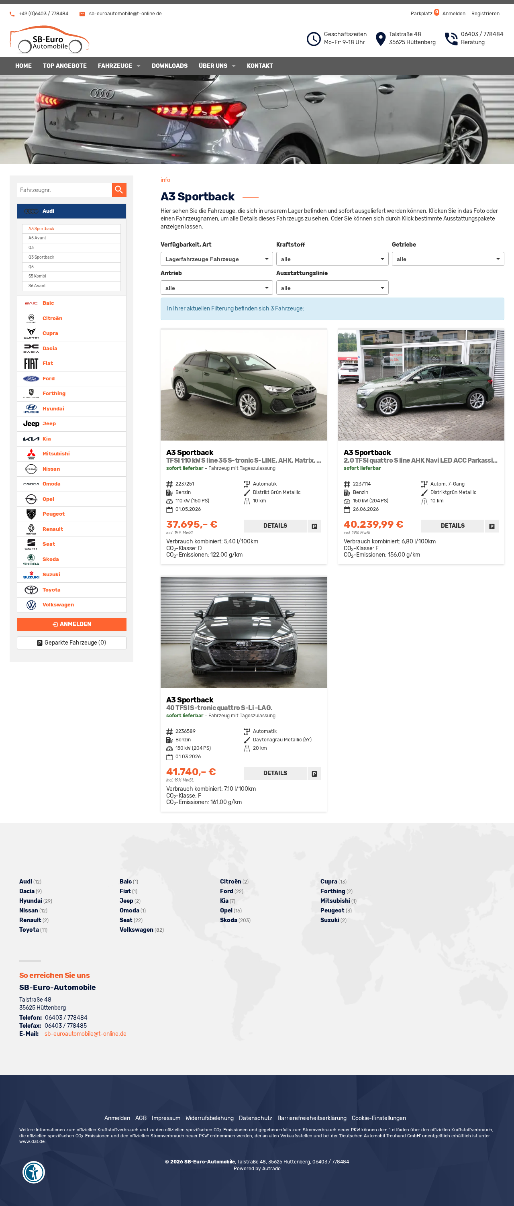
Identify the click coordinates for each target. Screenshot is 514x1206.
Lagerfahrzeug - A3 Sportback (244, 447)
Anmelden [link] (75, 624)
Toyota (51, 589)
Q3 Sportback (41, 257)
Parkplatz (424, 13)
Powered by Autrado (257, 1168)
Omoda (51, 484)
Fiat (47, 363)
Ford (48, 378)
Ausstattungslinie (302, 273)
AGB (141, 1118)
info (165, 180)
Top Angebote (65, 66)
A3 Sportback (41, 229)
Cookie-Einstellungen (379, 1118)
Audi (47, 211)
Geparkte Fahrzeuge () (75, 642)
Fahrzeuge (115, 66)
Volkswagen (57, 605)
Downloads (170, 66)
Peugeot (53, 514)
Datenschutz (255, 1118)
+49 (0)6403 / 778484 (43, 13)
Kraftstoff (290, 244)
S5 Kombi (37, 276)
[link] (314, 526)
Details (275, 525)
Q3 (31, 247)
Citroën (51, 318)
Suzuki (50, 574)
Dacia (49, 348)
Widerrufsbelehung (210, 1118)
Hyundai (52, 408)
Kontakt (260, 66)
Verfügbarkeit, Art (186, 244)
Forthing (53, 393)
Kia (46, 438)
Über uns (213, 66)
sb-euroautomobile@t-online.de (125, 13)
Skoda (50, 559)
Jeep (48, 423)
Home (23, 66)
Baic (47, 303)
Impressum (166, 1118)
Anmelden (454, 13)
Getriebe (404, 244)
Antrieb (171, 273)
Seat (48, 544)
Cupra (49, 333)
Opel (47, 499)
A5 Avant (37, 238)
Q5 (31, 267)
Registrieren (485, 13)
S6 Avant (37, 286)
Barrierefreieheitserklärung (312, 1118)
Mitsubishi (55, 454)
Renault (52, 529)
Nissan (50, 468)
